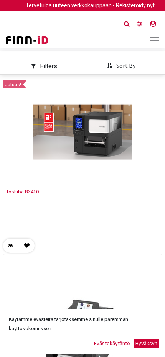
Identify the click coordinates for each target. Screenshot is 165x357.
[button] (121, 66)
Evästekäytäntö (112, 343)
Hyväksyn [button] (146, 343)
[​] (139, 24)
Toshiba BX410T (23, 191)
